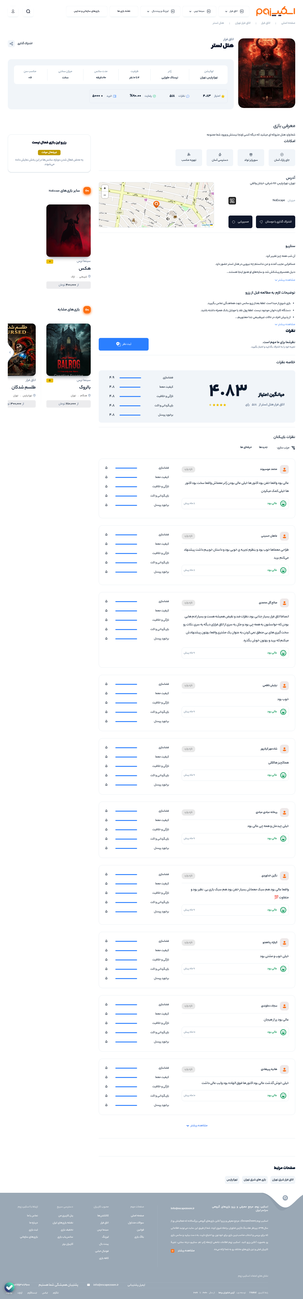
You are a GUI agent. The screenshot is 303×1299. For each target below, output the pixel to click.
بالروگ (85, 387)
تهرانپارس (232, 1179)
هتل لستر (218, 23)
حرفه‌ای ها (246, 447)
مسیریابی (243, 222)
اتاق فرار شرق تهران (282, 1179)
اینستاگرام (32, 1293)
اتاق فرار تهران (242, 23)
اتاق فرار (266, 23)
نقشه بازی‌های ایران (63, 1223)
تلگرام (56, 1293)
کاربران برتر (68, 1244)
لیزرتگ (105, 1237)
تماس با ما (32, 1216)
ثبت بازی (33, 1230)
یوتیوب (9, 1293)
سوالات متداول (136, 1223)
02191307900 (22, 1285)
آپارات (20, 1293)
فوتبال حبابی (102, 1251)
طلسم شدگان (24, 387)
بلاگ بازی (139, 1237)
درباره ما (33, 1223)
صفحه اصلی (288, 23)
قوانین (140, 1230)
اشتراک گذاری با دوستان (278, 222)
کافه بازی (104, 1258)
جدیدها (263, 447)
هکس (85, 269)
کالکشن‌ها (103, 1216)
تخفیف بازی (67, 1230)
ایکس (45, 1293)
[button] (156, 204)
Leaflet (206, 225)
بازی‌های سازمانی (29, 1237)
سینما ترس (103, 1230)
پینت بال (104, 1244)
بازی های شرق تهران (255, 1179)
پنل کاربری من (65, 1216)
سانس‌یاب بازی (65, 1237)
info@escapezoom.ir (182, 1209)
